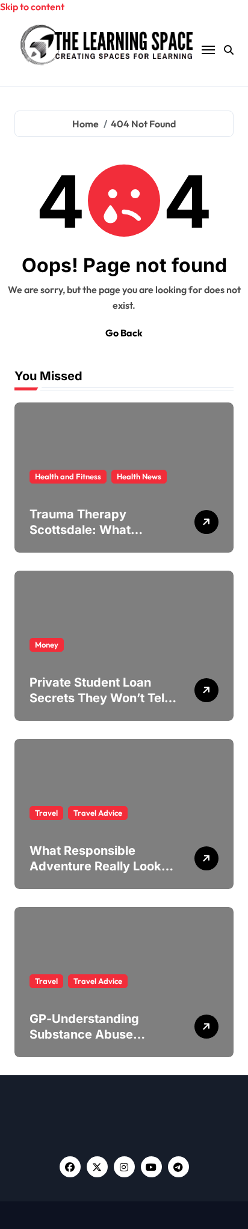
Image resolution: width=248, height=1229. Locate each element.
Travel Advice (97, 813)
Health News (139, 476)
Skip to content (32, 7)
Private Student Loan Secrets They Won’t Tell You (98, 698)
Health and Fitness (68, 476)
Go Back (124, 333)
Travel (46, 813)
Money (46, 644)
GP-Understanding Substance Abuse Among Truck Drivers (91, 1034)
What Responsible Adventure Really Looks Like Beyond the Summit (99, 866)
